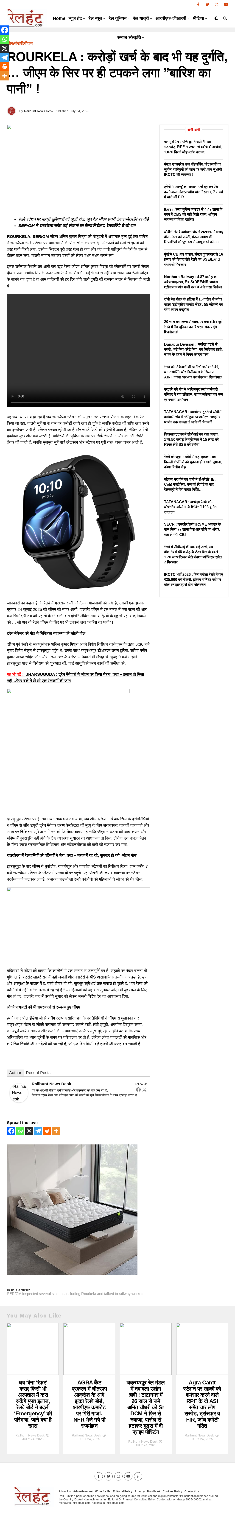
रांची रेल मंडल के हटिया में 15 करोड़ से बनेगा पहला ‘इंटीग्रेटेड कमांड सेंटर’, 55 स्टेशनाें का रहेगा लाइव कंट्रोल (193, 304)
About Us (65, 1491)
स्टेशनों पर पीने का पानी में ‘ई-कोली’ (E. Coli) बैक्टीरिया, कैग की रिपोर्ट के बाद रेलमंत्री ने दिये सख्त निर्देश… (189, 484)
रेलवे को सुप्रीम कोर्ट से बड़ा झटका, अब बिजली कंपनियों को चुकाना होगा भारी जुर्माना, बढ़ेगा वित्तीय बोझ (193, 462)
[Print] (47, 1131)
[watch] (78, 592)
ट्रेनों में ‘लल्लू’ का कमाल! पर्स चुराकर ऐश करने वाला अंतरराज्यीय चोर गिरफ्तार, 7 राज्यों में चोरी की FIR (193, 192)
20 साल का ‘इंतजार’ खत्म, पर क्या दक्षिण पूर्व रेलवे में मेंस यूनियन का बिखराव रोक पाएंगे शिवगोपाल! (193, 327)
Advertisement (83, 1491)
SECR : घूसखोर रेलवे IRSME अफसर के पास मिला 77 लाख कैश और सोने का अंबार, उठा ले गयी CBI (192, 529)
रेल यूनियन (117, 18)
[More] (56, 1131)
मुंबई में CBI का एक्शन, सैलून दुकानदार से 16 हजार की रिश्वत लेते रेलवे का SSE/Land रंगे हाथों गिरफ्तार (193, 259)
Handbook (153, 1491)
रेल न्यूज (95, 18)
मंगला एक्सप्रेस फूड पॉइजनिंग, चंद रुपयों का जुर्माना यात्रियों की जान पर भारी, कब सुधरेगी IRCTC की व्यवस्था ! (193, 169)
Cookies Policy (172, 1491)
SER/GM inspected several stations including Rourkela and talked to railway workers (75, 1294)
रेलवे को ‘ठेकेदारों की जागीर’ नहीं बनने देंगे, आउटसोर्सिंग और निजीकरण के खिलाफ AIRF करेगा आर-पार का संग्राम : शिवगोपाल (193, 372)
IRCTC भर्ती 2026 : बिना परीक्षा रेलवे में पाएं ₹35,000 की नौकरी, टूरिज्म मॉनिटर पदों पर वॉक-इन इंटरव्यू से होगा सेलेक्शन (193, 580)
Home (59, 18)
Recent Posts (38, 1072)
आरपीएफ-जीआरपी (171, 18)
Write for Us (103, 1491)
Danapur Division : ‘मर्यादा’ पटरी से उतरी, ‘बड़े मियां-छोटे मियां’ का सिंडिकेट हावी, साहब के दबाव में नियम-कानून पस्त (193, 349)
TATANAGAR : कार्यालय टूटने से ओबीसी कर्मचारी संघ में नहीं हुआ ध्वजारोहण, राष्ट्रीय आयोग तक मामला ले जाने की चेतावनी (193, 417)
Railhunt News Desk (38, 111)
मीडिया (198, 18)
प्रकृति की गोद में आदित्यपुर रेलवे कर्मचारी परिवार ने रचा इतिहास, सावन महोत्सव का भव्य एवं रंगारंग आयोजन (193, 394)
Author (15, 1072)
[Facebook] (138, 1089)
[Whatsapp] (20, 1131)
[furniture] (72, 1273)
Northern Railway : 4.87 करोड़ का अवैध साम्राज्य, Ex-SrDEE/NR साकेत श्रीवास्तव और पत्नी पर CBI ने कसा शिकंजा (193, 282)
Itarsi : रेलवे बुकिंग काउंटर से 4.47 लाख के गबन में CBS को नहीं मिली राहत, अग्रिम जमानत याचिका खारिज (193, 214)
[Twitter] (144, 1089)
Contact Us (192, 1491)
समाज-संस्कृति (129, 37)
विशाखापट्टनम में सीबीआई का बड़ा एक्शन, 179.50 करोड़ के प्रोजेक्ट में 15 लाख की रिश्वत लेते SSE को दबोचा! (191, 439)
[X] (29, 1131)
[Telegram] (38, 1131)
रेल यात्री (141, 18)
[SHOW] (68, 692)
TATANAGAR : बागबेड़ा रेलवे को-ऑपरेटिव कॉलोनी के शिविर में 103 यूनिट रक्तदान (190, 507)
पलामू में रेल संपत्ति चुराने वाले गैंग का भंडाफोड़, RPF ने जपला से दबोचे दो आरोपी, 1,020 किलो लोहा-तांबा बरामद (193, 147)
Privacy (140, 1491)
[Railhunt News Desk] (19, 1101)
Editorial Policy (122, 1491)
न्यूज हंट (75, 18)
